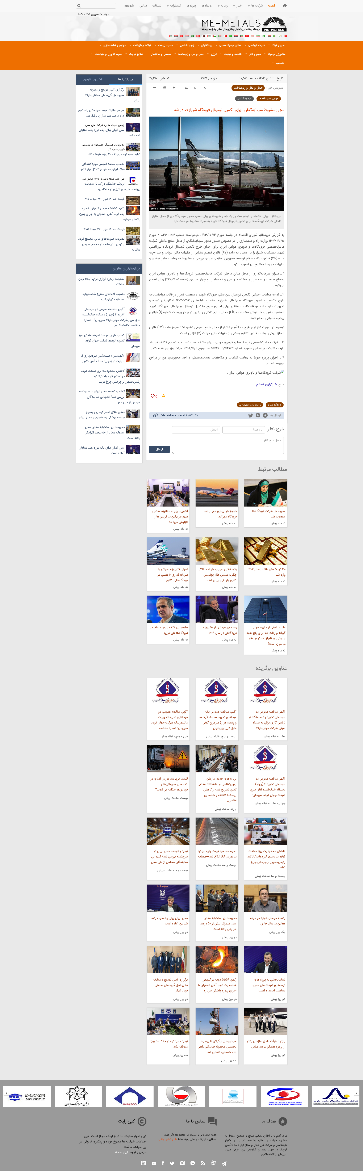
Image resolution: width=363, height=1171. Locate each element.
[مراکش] (247, 35)
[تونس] (198, 35)
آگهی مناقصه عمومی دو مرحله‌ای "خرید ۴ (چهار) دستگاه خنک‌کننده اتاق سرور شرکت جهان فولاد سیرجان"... (267, 787)
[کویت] (241, 35)
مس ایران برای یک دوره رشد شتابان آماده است (169, 921)
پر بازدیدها (125, 79)
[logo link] (244, 26)
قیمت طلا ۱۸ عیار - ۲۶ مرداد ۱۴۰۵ (104, 199)
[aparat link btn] (213, 1163)
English (129, 6)
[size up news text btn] (174, 88)
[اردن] (208, 35)
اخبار (239, 5)
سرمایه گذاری (244, 99)
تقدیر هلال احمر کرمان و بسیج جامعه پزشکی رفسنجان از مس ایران (102, 415)
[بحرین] (285, 35)
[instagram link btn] (182, 1163)
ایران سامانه (121, 1152)
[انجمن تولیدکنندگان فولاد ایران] (232, 1096)
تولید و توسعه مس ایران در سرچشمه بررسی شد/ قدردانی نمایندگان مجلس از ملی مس (169, 857)
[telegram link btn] (224, 1164)
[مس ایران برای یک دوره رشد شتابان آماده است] (168, 898)
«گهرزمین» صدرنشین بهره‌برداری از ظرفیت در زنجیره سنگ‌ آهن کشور (103, 358)
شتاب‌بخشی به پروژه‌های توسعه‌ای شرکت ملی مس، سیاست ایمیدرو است (269, 985)
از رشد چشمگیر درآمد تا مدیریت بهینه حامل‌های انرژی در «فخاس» (112, 186)
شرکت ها (257, 5)
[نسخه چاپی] (186, 88)
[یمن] (176, 35)
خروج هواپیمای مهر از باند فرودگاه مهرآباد (220, 514)
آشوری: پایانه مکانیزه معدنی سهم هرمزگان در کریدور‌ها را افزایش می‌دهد (170, 517)
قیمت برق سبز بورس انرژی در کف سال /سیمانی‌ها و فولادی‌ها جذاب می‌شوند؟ (169, 784)
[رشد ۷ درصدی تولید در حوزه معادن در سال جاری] (265, 898)
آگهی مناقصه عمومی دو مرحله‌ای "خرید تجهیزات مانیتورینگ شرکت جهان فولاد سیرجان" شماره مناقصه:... (169, 720)
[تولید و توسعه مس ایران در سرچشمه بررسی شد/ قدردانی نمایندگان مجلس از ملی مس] (168, 831)
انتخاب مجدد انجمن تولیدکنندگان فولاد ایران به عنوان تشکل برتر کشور (102, 166)
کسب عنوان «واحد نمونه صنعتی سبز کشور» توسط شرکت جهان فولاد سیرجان (109, 341)
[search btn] (79, 6)
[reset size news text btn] (164, 88)
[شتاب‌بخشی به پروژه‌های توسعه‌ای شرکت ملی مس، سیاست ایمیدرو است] (265, 959)
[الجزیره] (274, 35)
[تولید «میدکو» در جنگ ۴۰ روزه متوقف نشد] (168, 1021)
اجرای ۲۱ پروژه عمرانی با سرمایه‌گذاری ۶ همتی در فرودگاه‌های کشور (173, 575)
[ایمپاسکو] (181, 1096)
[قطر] (203, 35)
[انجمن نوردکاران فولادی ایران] (335, 1096)
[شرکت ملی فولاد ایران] (27, 1096)
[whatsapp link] (258, 416)
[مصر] (269, 35)
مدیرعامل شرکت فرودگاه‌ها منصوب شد (268, 514)
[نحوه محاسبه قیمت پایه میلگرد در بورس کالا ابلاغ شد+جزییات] (217, 831)
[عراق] (236, 35)
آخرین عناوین (92, 79)
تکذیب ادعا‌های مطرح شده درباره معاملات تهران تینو (104, 296)
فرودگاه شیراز (274, 405)
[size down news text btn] (154, 88)
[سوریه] (187, 35)
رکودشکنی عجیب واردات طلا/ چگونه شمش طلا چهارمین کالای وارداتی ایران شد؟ (218, 575)
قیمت (271, 5)
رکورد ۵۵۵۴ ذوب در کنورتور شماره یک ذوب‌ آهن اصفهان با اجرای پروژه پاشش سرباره (217, 985)
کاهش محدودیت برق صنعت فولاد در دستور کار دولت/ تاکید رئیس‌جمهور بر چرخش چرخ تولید (266, 859)
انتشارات (175, 5)
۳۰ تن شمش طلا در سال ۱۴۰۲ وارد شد (267, 572)
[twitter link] (250, 416)
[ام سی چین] (78, 1096)
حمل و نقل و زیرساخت (248, 88)
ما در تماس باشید (167, 1139)
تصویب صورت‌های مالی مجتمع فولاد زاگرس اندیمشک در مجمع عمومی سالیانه (109, 244)
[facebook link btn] (163, 1163)
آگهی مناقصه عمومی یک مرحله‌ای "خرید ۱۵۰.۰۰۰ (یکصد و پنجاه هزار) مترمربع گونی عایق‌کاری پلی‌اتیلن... (218, 720)
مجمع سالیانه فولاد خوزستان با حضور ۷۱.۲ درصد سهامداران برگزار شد (101, 113)
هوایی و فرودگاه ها (269, 99)
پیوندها (191, 5)
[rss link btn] (203, 1163)
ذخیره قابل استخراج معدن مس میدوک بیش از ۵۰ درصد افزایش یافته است (218, 924)
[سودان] (219, 35)
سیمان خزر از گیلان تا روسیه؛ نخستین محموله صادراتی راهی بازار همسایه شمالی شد (217, 1047)
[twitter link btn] (172, 1164)
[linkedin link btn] (143, 1163)
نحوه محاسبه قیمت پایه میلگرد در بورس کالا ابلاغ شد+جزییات (217, 854)
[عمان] (214, 35)
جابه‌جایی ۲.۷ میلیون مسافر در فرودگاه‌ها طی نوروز (169, 630)
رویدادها (206, 5)
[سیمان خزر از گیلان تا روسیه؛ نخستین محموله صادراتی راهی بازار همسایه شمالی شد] (217, 1021)
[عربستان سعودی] (192, 35)
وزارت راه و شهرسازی (250, 405)
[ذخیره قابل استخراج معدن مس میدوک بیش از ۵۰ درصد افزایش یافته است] (217, 898)
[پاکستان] (263, 35)
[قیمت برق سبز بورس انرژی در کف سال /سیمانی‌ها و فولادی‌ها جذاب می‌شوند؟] (168, 758)
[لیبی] (230, 35)
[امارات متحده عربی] (170, 35)
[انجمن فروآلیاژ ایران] (284, 1096)
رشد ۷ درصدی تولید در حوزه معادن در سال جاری (267, 921)
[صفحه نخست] (285, 5)
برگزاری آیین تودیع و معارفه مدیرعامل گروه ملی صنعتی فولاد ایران (170, 985)
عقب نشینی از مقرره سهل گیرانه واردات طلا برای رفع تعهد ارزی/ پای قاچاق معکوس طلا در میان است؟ (265, 636)
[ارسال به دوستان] (195, 88)
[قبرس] (279, 35)
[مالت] (225, 35)
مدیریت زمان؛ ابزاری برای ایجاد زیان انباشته (101, 281)
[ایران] (258, 35)
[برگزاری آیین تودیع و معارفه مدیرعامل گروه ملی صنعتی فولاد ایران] (168, 959)
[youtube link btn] (154, 1164)
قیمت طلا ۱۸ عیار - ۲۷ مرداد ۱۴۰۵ (104, 229)
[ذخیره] (205, 88)
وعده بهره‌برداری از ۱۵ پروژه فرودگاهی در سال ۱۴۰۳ (220, 630)
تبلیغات (156, 5)
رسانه (224, 5)
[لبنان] (252, 35)
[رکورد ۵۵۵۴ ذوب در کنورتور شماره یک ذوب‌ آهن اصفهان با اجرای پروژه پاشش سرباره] (217, 959)
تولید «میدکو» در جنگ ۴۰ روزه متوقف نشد (169, 1044)
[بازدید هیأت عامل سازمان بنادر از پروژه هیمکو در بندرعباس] (265, 1021)
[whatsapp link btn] (192, 1163)
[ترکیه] (181, 35)
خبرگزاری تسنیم (267, 384)
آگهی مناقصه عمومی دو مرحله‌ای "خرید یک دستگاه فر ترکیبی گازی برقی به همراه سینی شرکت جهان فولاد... (267, 720)
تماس (143, 5)
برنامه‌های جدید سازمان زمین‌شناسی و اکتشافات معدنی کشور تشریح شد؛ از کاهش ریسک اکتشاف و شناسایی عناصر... (217, 789)
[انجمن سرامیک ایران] (130, 1096)
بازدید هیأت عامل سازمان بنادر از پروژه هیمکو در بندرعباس (266, 1044)
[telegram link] (265, 416)
